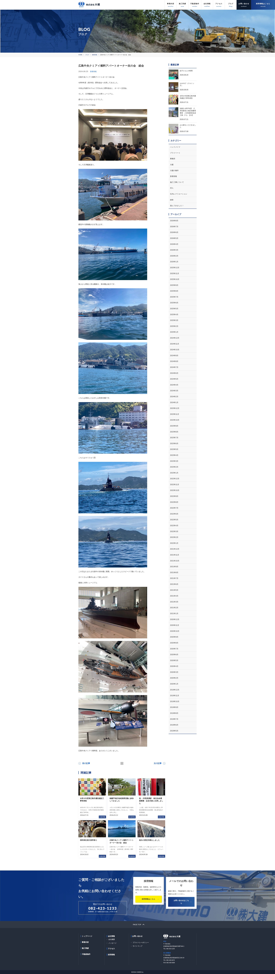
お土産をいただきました (188, 126)
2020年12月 (174, 619)
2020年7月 (174, 649)
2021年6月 (174, 584)
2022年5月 (174, 520)
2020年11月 (174, 625)
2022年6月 (174, 514)
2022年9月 (174, 496)
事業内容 (170, 4)
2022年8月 (174, 502)
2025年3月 (174, 320)
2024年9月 (174, 355)
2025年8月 (174, 291)
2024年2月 (174, 396)
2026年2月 (174, 256)
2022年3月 (174, 531)
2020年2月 (174, 678)
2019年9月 (174, 707)
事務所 (172, 159)
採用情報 (111, 955)
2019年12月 (174, 690)
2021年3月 (174, 602)
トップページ (87, 936)
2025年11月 (174, 273)
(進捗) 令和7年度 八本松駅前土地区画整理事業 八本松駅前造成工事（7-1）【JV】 (188, 112)
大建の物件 (174, 170)
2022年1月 (174, 543)
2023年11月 (174, 414)
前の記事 (86, 763)
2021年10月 (174, 561)
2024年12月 (174, 338)
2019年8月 (174, 713)
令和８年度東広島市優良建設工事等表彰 (92, 799)
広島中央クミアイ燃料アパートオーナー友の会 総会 (122, 841)
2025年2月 (174, 326)
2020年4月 (174, 666)
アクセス (218, 4)
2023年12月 (174, 408)
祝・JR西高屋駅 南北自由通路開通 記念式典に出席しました (151, 800)
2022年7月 (174, 508)
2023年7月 (174, 438)
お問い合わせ (243, 4)
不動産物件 (194, 4)
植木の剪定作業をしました (149, 840)
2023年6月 (174, 443)
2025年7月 (174, 297)
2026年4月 (174, 244)
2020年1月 (174, 684)
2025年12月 (174, 267)
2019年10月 (174, 701)
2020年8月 (174, 643)
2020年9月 (174, 637)
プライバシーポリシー (141, 942)
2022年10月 (174, 490)
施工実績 (182, 4)
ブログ (230, 4)
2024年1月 (174, 402)
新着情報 (94, 55)
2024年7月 (174, 367)
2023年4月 (174, 455)
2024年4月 (174, 385)
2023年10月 (174, 420)
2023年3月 (174, 461)
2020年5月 (174, 660)
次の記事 (158, 763)
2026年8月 (174, 221)
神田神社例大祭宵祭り (88, 840)
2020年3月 (174, 672)
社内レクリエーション (178, 194)
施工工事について (177, 182)
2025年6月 (174, 303)
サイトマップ (137, 946)
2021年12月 (174, 549)
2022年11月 (174, 484)
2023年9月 (174, 426)
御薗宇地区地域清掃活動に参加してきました (122, 799)
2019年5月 (174, 731)
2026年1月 (174, 262)
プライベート (175, 153)
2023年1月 (174, 473)
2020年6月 (174, 654)
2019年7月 (174, 719)
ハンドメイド (175, 147)
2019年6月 (174, 725)
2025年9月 (174, 285)
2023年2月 (174, 467)
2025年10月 (174, 279)
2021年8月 (174, 572)
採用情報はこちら (263, 4)
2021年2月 (174, 608)
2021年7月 (174, 578)
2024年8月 (174, 361)
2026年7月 (174, 226)
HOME (80, 55)
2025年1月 (174, 332)
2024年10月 (174, 350)
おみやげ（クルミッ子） (187, 84)
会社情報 (207, 4)
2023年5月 (174, 449)
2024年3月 (174, 391)
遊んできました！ (177, 206)
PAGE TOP (137, 924)
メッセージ (112, 943)
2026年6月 (174, 232)
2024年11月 (174, 344)
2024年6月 (174, 373)
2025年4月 (174, 314)
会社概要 (111, 939)
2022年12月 (174, 479)
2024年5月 (174, 379)
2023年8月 (174, 432)
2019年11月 (174, 695)
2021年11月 (174, 555)
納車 (171, 200)
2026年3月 (174, 250)
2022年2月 (174, 537)
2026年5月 (174, 238)
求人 (171, 188)
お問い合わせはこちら (181, 901)
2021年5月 (174, 590)
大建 (171, 165)
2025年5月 (174, 309)
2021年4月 (174, 596)
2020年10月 (174, 631)
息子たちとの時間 (186, 71)
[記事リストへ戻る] (122, 763)
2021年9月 (174, 566)
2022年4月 (174, 525)
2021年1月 (174, 613)
